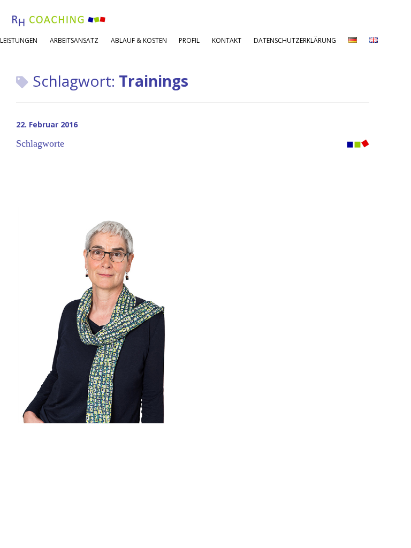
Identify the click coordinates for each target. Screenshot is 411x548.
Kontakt (226, 40)
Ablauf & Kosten (139, 40)
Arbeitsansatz (74, 40)
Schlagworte (40, 143)
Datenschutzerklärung (295, 40)
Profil (189, 40)
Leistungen (18, 40)
